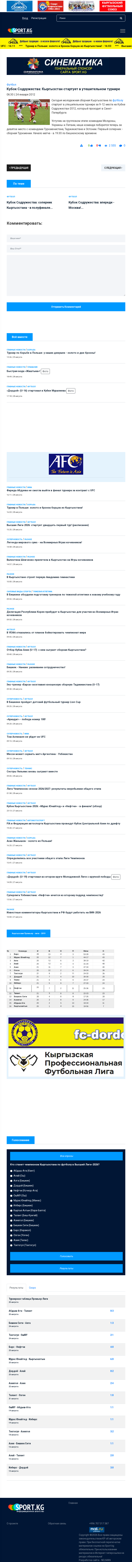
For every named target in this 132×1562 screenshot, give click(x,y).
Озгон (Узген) (21, 1235)
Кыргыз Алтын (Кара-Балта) (30, 1210)
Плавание (32, 367)
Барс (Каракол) (22, 1230)
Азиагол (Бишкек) (24, 1220)
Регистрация (38, 18)
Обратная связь (57, 1523)
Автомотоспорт (36, 820)
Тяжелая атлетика (42, 591)
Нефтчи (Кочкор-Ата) (26, 1190)
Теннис (28, 768)
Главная (73, 1503)
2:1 (111, 1335)
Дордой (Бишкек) (24, 1185)
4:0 (111, 1347)
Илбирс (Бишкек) (23, 1205)
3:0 (111, 1467)
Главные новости (16, 350)
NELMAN (106, 1560)
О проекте (12, 1523)
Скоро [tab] (32, 1287)
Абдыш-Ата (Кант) (24, 1170)
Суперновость (14, 539)
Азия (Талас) (21, 1240)
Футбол (31, 386)
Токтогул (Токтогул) (25, 1245)
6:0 (111, 1359)
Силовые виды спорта (19, 591)
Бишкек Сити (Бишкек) (26, 1225)
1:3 (111, 1323)
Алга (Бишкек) (22, 1180)
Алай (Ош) (19, 1175)
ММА (29, 487)
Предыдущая (19, 167)
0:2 (111, 1371)
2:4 (111, 1383)
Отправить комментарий (66, 306)
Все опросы (66, 1156)
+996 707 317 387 (99, 1523)
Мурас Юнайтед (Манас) (27, 1200)
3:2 (111, 1431)
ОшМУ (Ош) (20, 1195)
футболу (118, 100)
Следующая (112, 167)
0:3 (111, 1310)
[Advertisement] (66, 426)
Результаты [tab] (16, 1287)
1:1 (111, 1407)
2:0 (111, 1455)
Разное (28, 539)
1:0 (111, 1395)
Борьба (31, 350)
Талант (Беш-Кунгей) (25, 1215)
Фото (45, 371)
